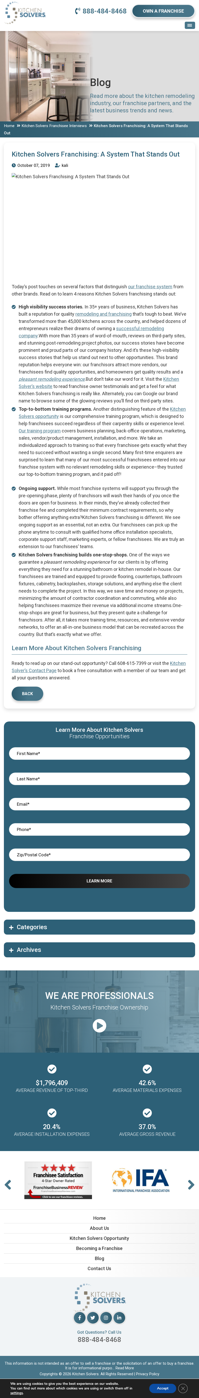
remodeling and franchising (103, 314)
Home (9, 125)
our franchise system (150, 286)
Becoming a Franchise (99, 1248)
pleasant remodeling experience (52, 379)
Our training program (40, 430)
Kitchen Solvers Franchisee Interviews (54, 125)
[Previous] (8, 1185)
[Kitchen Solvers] (25, 7)
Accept (162, 1388)
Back (27, 693)
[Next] (191, 1185)
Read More (125, 1368)
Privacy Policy (147, 1374)
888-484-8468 (105, 11)
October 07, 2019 (33, 165)
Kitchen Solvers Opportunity (99, 1238)
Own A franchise (163, 11)
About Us (99, 1228)
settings (16, 1393)
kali (64, 165)
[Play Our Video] (99, 1026)
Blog (99, 1258)
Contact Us (99, 1268)
